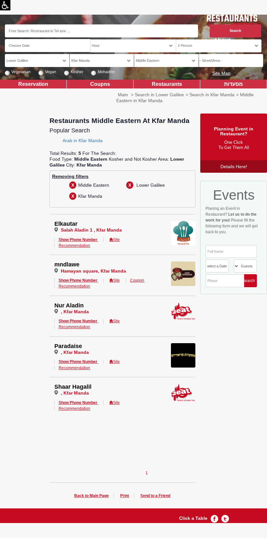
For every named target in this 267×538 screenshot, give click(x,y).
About (222, 40)
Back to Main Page (91, 495)
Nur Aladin (69, 305)
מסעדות (233, 84)
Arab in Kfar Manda (83, 140)
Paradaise (68, 346)
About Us (221, 55)
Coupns (100, 84)
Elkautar (65, 224)
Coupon (137, 280)
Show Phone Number (78, 239)
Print (124, 495)
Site (116, 239)
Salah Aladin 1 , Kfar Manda (91, 230)
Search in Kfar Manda (212, 94)
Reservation (33, 84)
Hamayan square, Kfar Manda (93, 271)
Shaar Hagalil (72, 386)
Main (123, 94)
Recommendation (74, 245)
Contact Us (219, 64)
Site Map (221, 73)
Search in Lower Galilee (159, 94)
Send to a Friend (155, 495)
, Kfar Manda (75, 311)
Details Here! (233, 166)
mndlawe (66, 264)
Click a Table (193, 518)
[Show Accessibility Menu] (5, 5)
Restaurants (167, 84)
